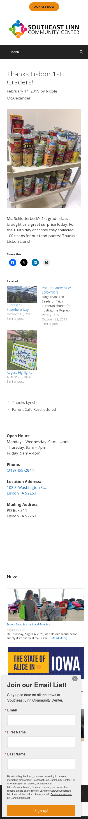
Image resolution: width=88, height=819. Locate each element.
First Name (16, 732)
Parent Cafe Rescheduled (34, 409)
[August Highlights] (22, 350)
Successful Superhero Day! (18, 307)
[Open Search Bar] (81, 52)
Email (12, 710)
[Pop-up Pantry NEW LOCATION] (59, 306)
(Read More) (58, 638)
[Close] (74, 678)
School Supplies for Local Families (28, 624)
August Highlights (19, 372)
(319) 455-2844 (20, 470)
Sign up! (41, 810)
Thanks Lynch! (24, 402)
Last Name (16, 754)
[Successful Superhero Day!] (22, 294)
